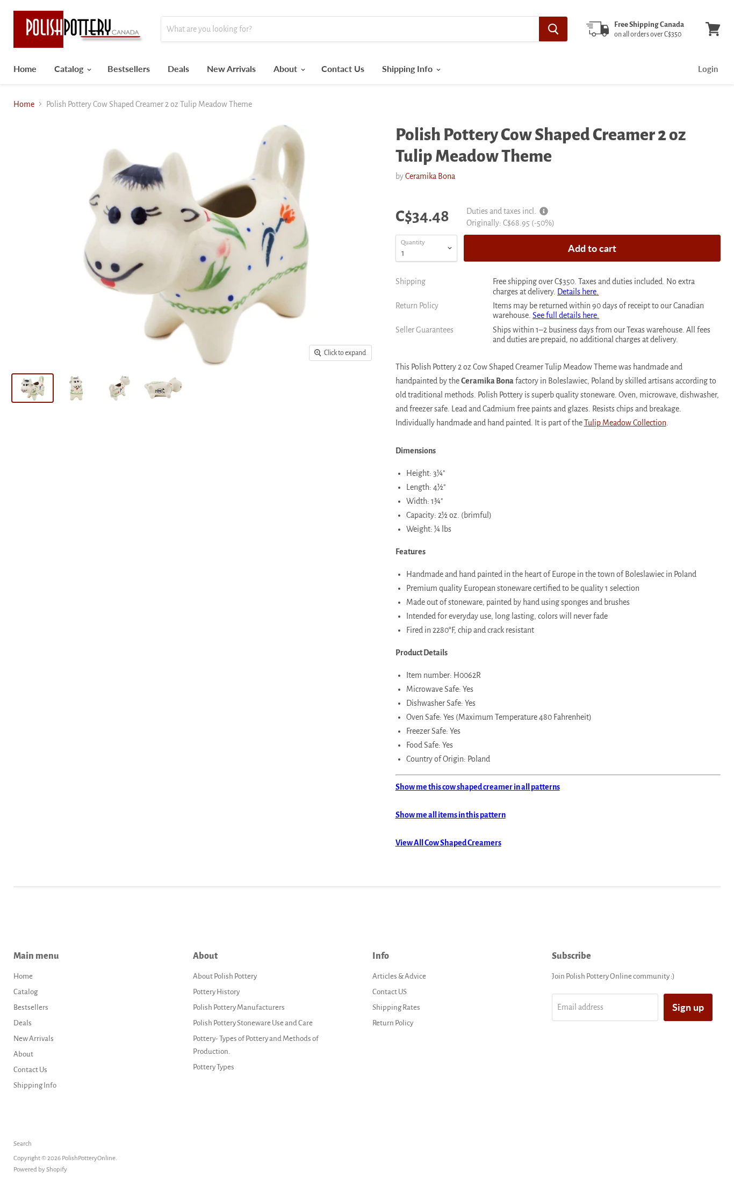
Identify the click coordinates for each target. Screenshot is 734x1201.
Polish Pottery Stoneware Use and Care (253, 1023)
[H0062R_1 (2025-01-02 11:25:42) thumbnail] (76, 388)
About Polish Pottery (225, 976)
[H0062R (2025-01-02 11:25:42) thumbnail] (32, 388)
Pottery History (216, 992)
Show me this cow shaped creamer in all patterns (477, 787)
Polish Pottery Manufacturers (239, 1007)
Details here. (578, 291)
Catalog (69, 68)
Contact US (389, 992)
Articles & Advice (399, 976)
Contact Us (342, 68)
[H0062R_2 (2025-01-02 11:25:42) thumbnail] (119, 388)
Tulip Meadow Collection (625, 422)
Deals (178, 68)
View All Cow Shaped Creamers (448, 842)
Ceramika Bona (430, 176)
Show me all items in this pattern (450, 815)
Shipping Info (408, 68)
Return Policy (392, 1023)
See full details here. (565, 315)
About (286, 68)
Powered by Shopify (40, 1169)
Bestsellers (128, 68)
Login (708, 69)
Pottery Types (213, 1067)
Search (22, 1143)
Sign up (688, 1007)
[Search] (553, 29)
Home (25, 68)
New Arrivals (231, 68)
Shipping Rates (396, 1007)
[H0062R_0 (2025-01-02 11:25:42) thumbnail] (163, 388)
